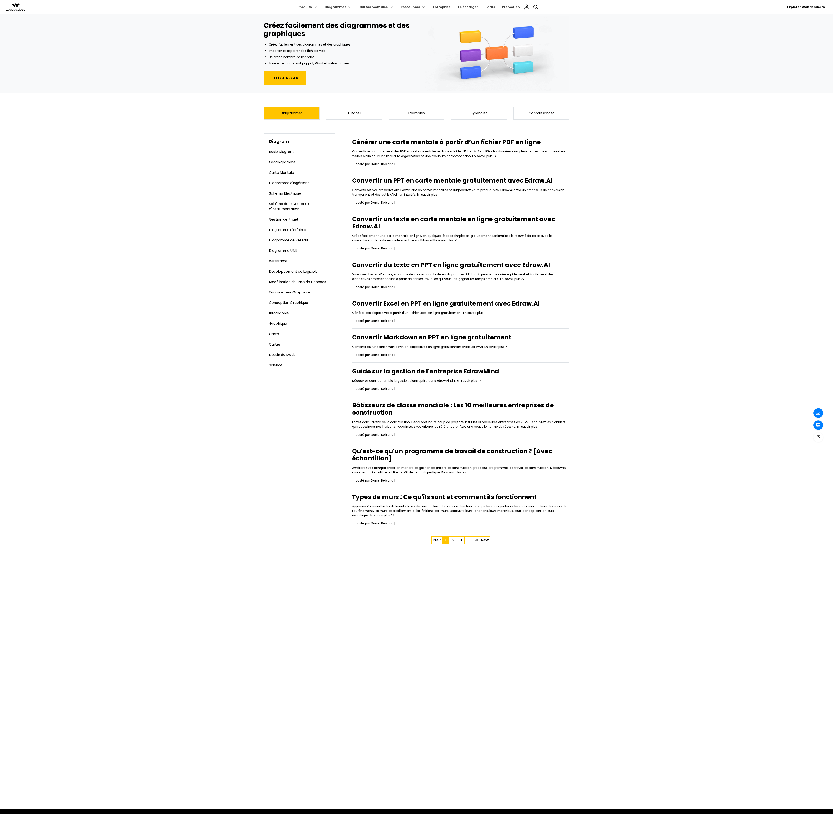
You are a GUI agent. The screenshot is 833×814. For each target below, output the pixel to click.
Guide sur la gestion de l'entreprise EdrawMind (425, 371)
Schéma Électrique (285, 193)
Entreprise (442, 7)
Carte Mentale (281, 172)
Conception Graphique (288, 302)
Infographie (279, 313)
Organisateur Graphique (289, 292)
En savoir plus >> (484, 156)
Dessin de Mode (282, 354)
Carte (274, 333)
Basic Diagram (281, 151)
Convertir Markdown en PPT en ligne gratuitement (431, 337)
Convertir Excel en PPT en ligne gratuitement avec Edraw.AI (446, 303)
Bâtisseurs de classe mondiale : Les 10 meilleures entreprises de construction (453, 409)
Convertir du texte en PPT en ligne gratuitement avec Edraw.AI (451, 265)
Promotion (511, 7)
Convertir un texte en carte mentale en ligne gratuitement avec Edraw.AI (453, 223)
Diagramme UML (283, 250)
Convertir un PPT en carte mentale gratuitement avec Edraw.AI (452, 180)
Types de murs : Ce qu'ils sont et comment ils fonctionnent (444, 497)
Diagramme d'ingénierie (289, 182)
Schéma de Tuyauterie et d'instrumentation (290, 206)
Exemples (416, 113)
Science (275, 365)
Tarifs (490, 7)
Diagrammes (291, 113)
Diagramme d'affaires (287, 229)
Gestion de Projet (283, 219)
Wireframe (278, 261)
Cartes (275, 344)
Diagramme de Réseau (288, 240)
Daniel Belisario (382, 164)
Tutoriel (354, 113)
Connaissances (541, 113)
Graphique (278, 323)
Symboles (479, 113)
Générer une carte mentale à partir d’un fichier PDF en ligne (446, 142)
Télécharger (467, 7)
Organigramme (282, 162)
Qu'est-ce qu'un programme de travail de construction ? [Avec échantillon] (452, 455)
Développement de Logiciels (293, 271)
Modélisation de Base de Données (297, 281)
